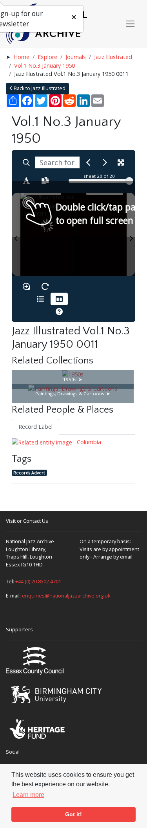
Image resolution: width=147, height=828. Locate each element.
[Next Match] (105, 162)
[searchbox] (57, 162)
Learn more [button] (28, 794)
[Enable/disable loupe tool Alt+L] (26, 286)
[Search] (26, 162)
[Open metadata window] (40, 299)
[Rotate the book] (45, 286)
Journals (75, 57)
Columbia (88, 442)
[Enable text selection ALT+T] (26, 180)
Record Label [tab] (35, 426)
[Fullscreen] (120, 162)
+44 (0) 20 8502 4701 (38, 581)
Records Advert (29, 473)
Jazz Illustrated (113, 57)
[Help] (59, 311)
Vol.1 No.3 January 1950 (44, 65)
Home (21, 57)
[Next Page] (131, 234)
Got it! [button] (73, 814)
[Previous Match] (88, 162)
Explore (47, 57)
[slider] (129, 181)
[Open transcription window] (45, 180)
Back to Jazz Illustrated (39, 88)
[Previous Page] (16, 234)
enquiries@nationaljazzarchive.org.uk (66, 595)
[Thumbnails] (59, 299)
